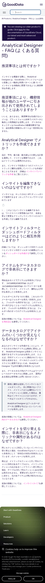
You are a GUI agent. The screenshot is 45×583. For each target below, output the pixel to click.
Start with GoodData (12, 510)
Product (6, 517)
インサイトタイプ (31, 483)
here (21, 29)
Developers (8, 537)
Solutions (7, 523)
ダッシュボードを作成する (17, 253)
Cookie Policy (7, 566)
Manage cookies (22, 573)
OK (33, 579)
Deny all (11, 579)
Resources (8, 544)
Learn (6, 530)
